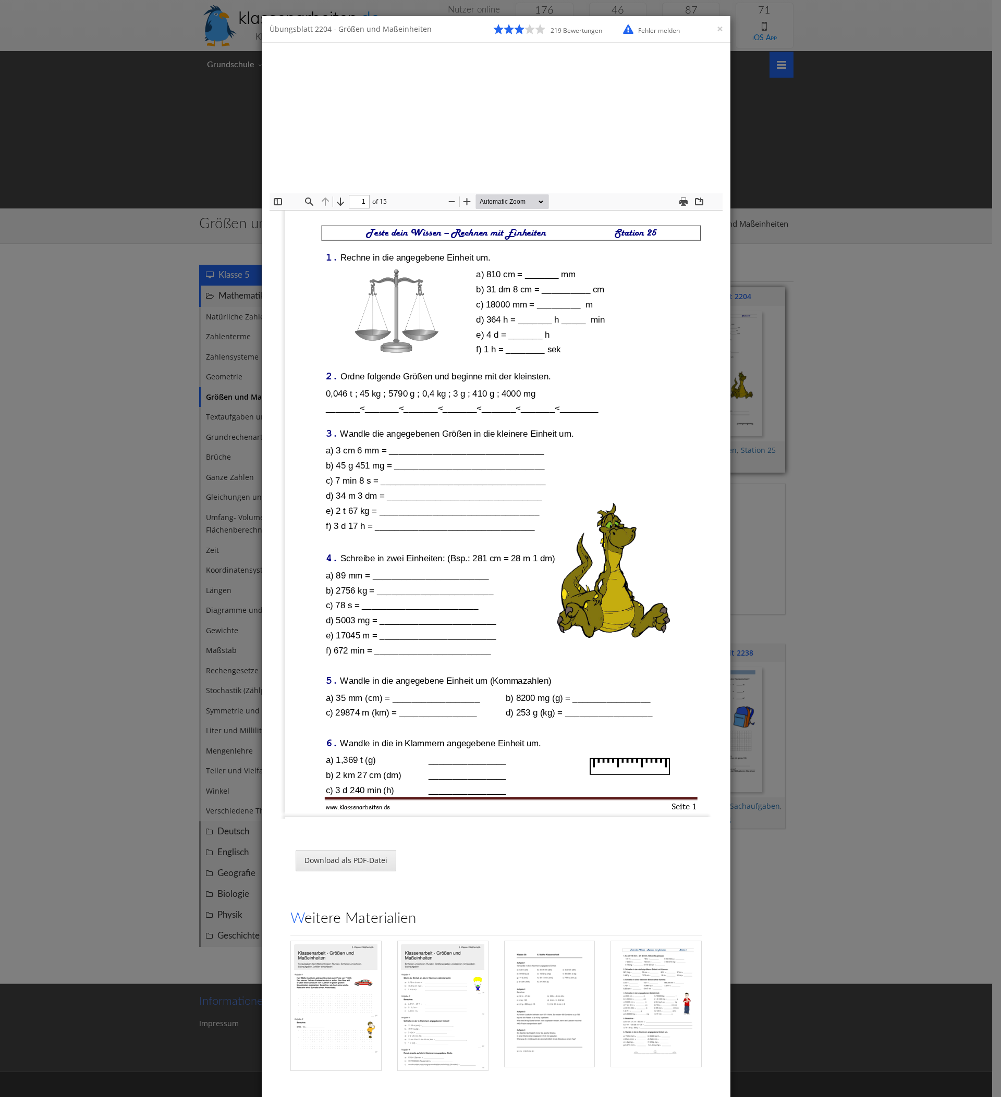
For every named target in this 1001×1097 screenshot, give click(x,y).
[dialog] (500, 548)
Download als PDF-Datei (345, 860)
